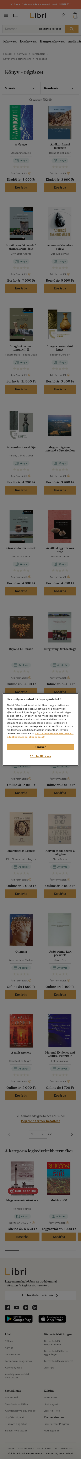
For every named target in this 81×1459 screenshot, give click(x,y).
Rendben (40, 746)
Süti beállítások (40, 756)
